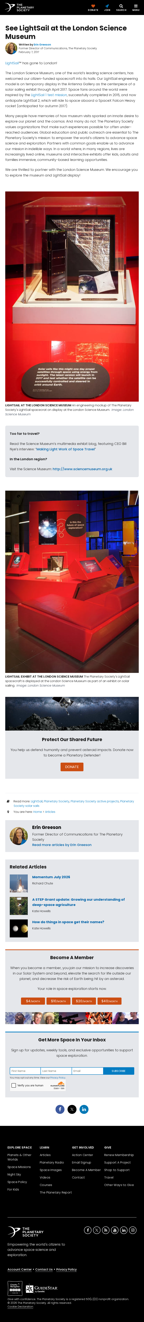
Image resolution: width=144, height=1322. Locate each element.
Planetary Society (56, 801)
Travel (108, 1177)
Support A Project (117, 1162)
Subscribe (118, 1071)
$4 (33, 1001)
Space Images (51, 1170)
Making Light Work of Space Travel (66, 449)
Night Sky (14, 1174)
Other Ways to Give (119, 1185)
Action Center (82, 1155)
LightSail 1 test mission (49, 95)
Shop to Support (117, 1170)
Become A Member (86, 1170)
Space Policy (17, 1182)
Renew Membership (119, 1155)
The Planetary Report (56, 1192)
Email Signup (81, 1162)
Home (37, 812)
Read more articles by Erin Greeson (62, 844)
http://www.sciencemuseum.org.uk (82, 469)
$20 (84, 1001)
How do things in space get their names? (68, 922)
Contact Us (44, 1269)
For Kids (13, 1189)
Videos (45, 1177)
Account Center (20, 1269)
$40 (109, 1001)
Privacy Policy (57, 1077)
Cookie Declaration (20, 1307)
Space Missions (19, 1167)
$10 (58, 1001)
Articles (50, 812)
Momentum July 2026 (51, 877)
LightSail (12, 63)
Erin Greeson (46, 827)
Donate (72, 767)
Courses (46, 1185)
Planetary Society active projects (95, 801)
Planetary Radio (52, 1162)
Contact (78, 1177)
